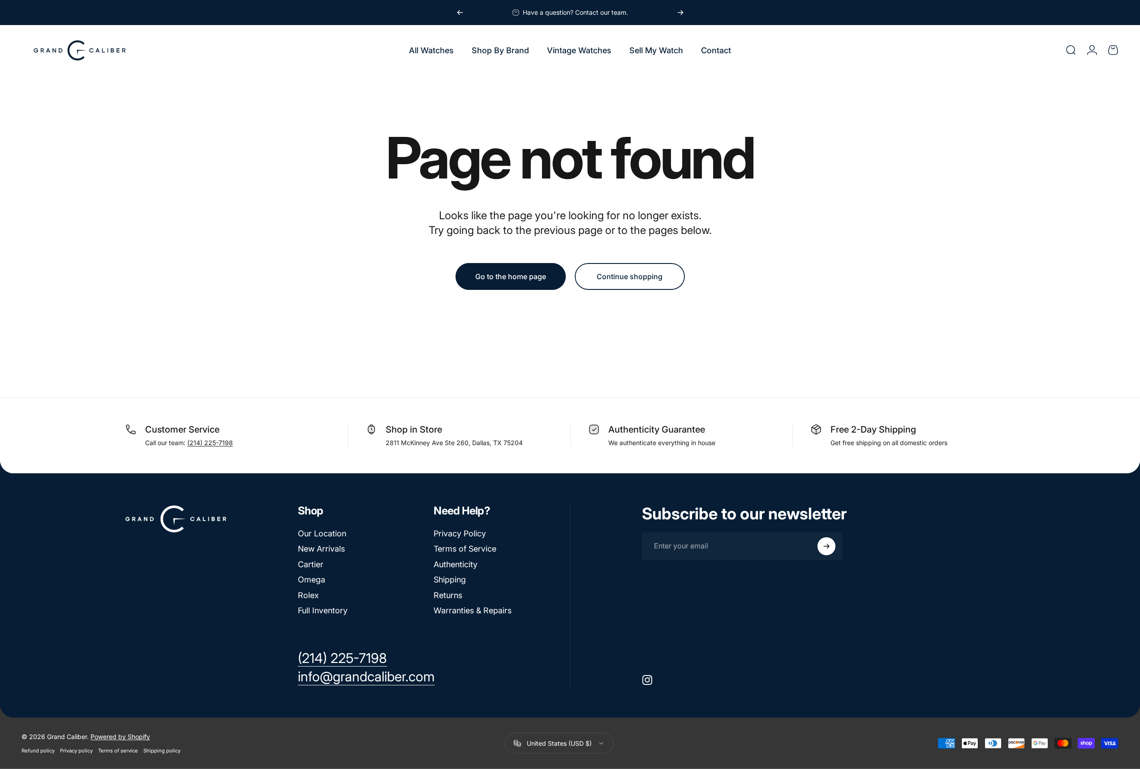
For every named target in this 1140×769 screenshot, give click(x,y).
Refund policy (38, 751)
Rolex (308, 595)
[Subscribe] (826, 546)
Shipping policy (162, 751)
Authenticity (456, 564)
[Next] (680, 12)
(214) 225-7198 (210, 442)
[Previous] (460, 12)
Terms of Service (465, 548)
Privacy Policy (460, 533)
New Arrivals (321, 548)
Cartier (310, 564)
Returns (448, 595)
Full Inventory (323, 610)
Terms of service (118, 751)
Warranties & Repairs (473, 610)
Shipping (450, 579)
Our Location (322, 533)
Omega (311, 579)
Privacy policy (76, 751)
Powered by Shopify (120, 736)
